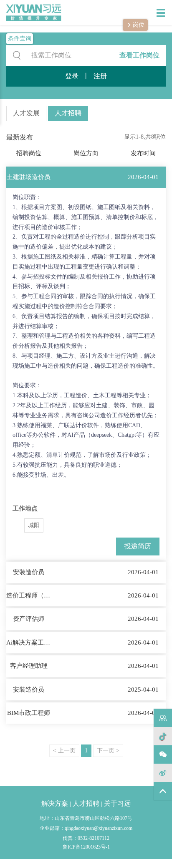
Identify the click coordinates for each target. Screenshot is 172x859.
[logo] (28, 12)
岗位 (137, 25)
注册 (100, 76)
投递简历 (137, 546)
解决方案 (54, 803)
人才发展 (26, 113)
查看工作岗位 (139, 55)
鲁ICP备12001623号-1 (86, 847)
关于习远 (117, 803)
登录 (71, 76)
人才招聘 (68, 113)
